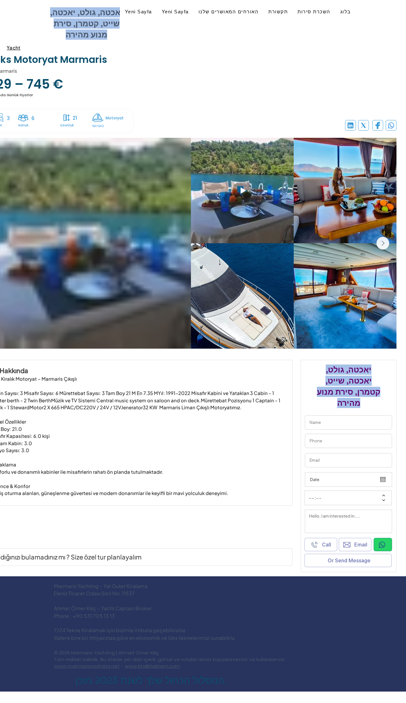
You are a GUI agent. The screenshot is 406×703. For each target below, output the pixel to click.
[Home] (350, 125)
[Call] (383, 544)
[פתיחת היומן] (382, 479)
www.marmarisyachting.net (87, 666)
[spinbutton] (343, 498)
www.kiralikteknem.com (152, 666)
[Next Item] (383, 243)
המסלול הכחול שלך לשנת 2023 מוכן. (151, 680)
